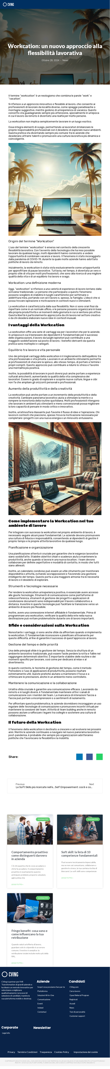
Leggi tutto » (17, 884)
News (65, 60)
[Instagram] (68, 1047)
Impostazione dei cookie (86, 1052)
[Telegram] (51, 1047)
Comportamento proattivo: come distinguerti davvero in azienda (29, 855)
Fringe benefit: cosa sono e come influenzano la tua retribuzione (29, 934)
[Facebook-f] (33, 1047)
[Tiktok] (77, 1047)
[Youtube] (59, 1047)
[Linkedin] (42, 1047)
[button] (79, 757)
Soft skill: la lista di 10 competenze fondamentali (79, 853)
